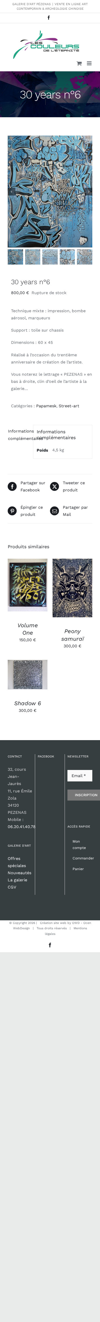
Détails (19, 591)
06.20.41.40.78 (22, 826)
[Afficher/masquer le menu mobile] (89, 63)
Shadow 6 (27, 703)
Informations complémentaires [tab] (19, 435)
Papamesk (46, 405)
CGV (12, 887)
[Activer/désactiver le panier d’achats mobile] (79, 63)
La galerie (17, 880)
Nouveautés (19, 872)
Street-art (69, 405)
